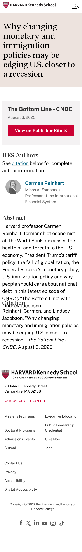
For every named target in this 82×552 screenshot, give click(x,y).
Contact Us (13, 463)
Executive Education (61, 416)
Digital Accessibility (20, 489)
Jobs (48, 448)
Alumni (10, 448)
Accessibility (14, 481)
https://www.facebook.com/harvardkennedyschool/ (21, 523)
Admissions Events (19, 439)
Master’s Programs (19, 416)
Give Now (52, 439)
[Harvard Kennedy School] (29, 5)
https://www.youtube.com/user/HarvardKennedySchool (45, 523)
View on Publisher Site (38, 130)
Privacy (10, 472)
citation (20, 163)
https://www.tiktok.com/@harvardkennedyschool (62, 523)
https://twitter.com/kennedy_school (29, 523)
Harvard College (42, 509)
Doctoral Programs (19, 430)
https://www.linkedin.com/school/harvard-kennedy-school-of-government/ (37, 523)
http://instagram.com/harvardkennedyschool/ (53, 524)
